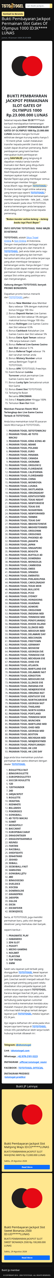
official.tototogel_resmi (33, 1062)
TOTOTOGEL (39, 185)
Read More (27, 1167)
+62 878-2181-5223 (27, 1056)
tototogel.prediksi (15, 1077)
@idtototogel (23, 1044)
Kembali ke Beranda (13, 14)
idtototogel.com (20, 1050)
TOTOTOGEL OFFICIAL (30, 1067)
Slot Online (20, 241)
